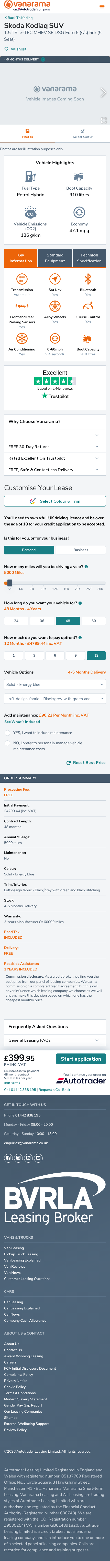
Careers (10, 1362)
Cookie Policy (15, 1387)
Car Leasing (13, 1302)
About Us (11, 1344)
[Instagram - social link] (18, 1158)
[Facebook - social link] (8, 1158)
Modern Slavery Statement (25, 1399)
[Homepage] (27, 6)
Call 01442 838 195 (20, 1090)
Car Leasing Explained (22, 1308)
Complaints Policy (18, 1374)
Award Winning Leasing (23, 1356)
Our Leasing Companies (23, 1411)
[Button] (55, 435)
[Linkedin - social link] (28, 1158)
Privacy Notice (15, 1381)
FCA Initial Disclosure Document (30, 1368)
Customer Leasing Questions (27, 1279)
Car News (12, 1314)
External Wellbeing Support (26, 1424)
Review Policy (15, 1430)
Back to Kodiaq (20, 18)
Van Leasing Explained (22, 1260)
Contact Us (13, 1350)
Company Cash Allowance (25, 1320)
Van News (12, 1272)
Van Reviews (14, 1266)
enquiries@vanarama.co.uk (26, 1143)
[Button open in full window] (104, 120)
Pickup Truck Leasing (21, 1254)
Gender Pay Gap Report (23, 1405)
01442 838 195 (27, 1115)
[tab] (82, 133)
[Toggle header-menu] (102, 6)
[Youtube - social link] (38, 1158)
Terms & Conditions (20, 1393)
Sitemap (11, 1417)
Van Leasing (14, 1248)
